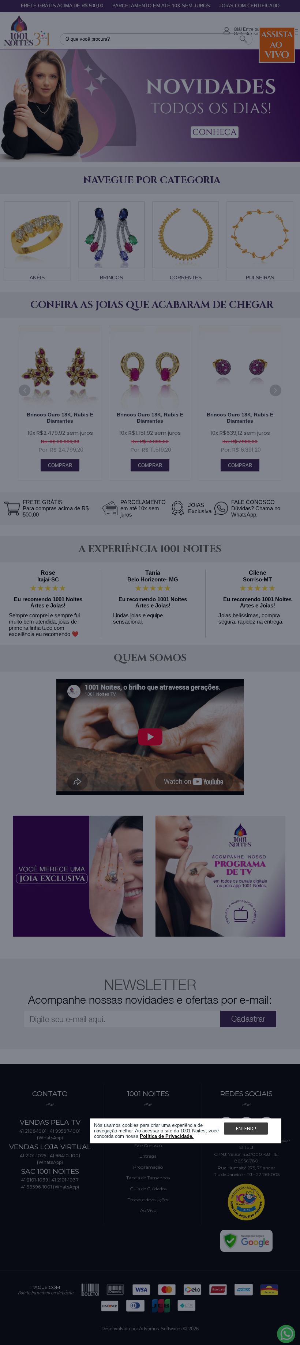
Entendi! (246, 1128)
